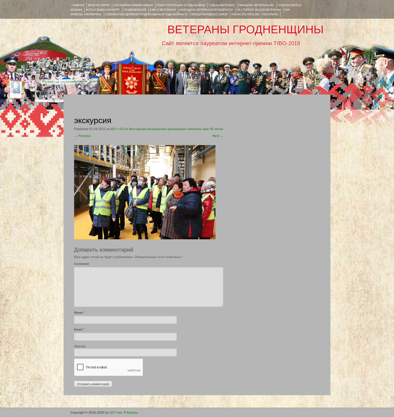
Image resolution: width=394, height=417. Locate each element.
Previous (82, 136)
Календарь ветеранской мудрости (206, 9)
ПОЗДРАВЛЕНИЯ (135, 9)
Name (78, 312)
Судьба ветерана (222, 5)
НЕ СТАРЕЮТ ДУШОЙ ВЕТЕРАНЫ (258, 9)
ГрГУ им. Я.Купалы (123, 412)
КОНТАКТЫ (270, 14)
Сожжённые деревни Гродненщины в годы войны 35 (146, 14)
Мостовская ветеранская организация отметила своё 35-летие (176, 129)
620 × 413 (117, 129)
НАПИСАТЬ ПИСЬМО (245, 14)
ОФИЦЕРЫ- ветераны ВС (256, 5)
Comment (81, 264)
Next (218, 136)
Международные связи (209, 14)
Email (78, 329)
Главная (78, 5)
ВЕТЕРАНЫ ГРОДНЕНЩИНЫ (245, 29)
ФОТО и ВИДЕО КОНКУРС (103, 9)
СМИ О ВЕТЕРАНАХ (163, 9)
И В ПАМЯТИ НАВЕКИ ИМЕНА (133, 5)
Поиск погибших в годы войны (181, 5)
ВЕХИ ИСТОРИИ (99, 5)
